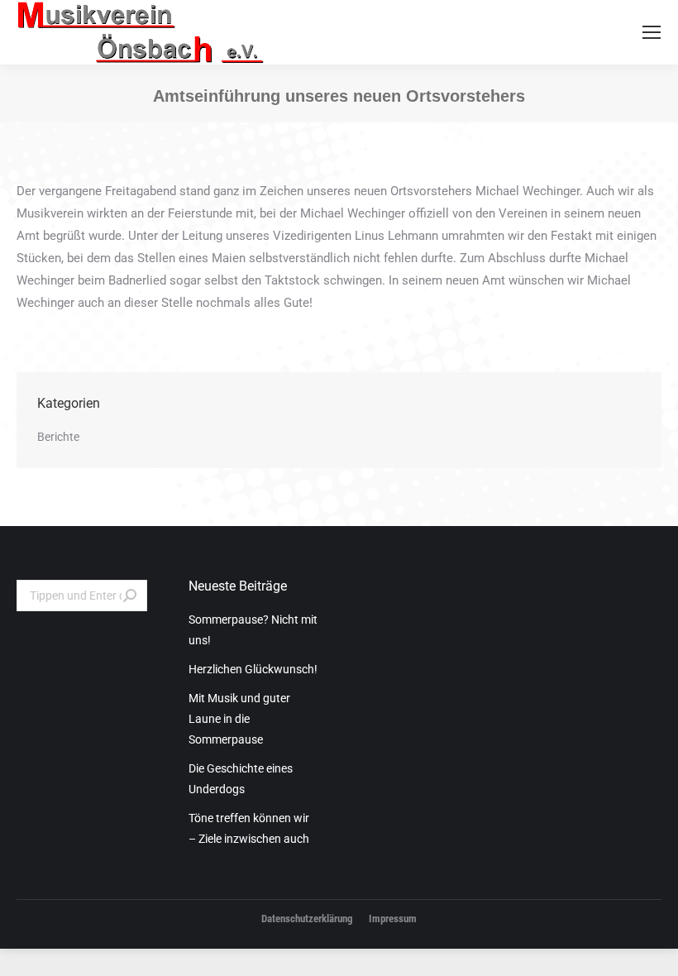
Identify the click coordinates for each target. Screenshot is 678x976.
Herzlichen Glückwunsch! (253, 669)
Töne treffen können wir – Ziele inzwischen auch (249, 828)
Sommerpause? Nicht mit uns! (253, 630)
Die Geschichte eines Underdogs (241, 779)
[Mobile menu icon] (651, 32)
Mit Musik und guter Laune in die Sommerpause (239, 718)
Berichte (58, 436)
